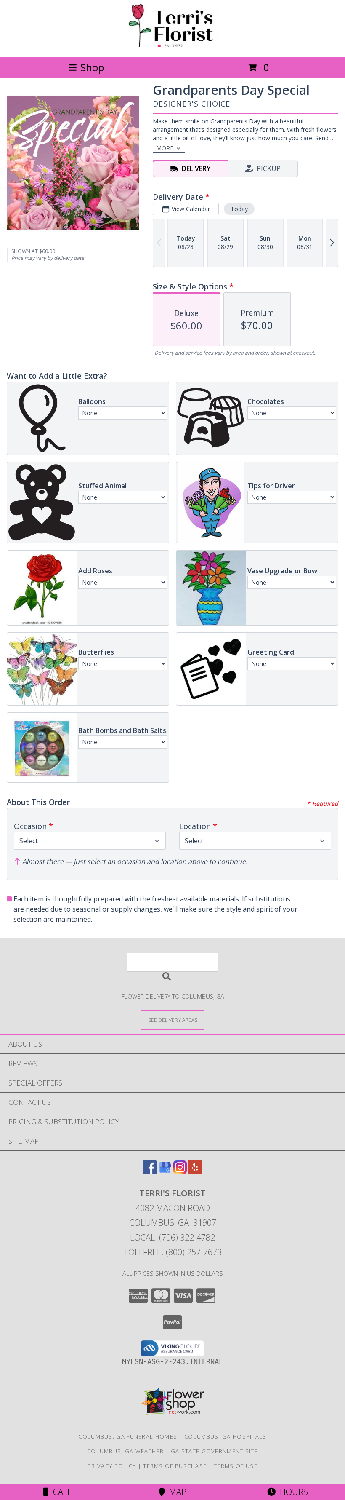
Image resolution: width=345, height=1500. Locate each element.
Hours (292, 1491)
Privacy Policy (112, 1466)
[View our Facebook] (150, 1171)
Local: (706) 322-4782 (172, 1237)
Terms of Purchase (175, 1466)
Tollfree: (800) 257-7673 (173, 1252)
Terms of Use (235, 1466)
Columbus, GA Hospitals (225, 1436)
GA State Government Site (214, 1451)
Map (175, 1491)
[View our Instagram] (180, 1171)
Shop (92, 67)
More (164, 148)
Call (60, 1491)
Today (239, 209)
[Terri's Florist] (172, 45)
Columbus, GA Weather (125, 1451)
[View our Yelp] (195, 1171)
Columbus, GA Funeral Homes (127, 1436)
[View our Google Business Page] (165, 1171)
